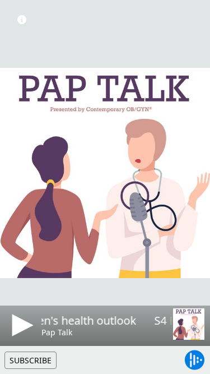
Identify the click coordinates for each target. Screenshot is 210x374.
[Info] (22, 19)
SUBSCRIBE (31, 360)
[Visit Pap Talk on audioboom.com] (188, 324)
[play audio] (20, 325)
